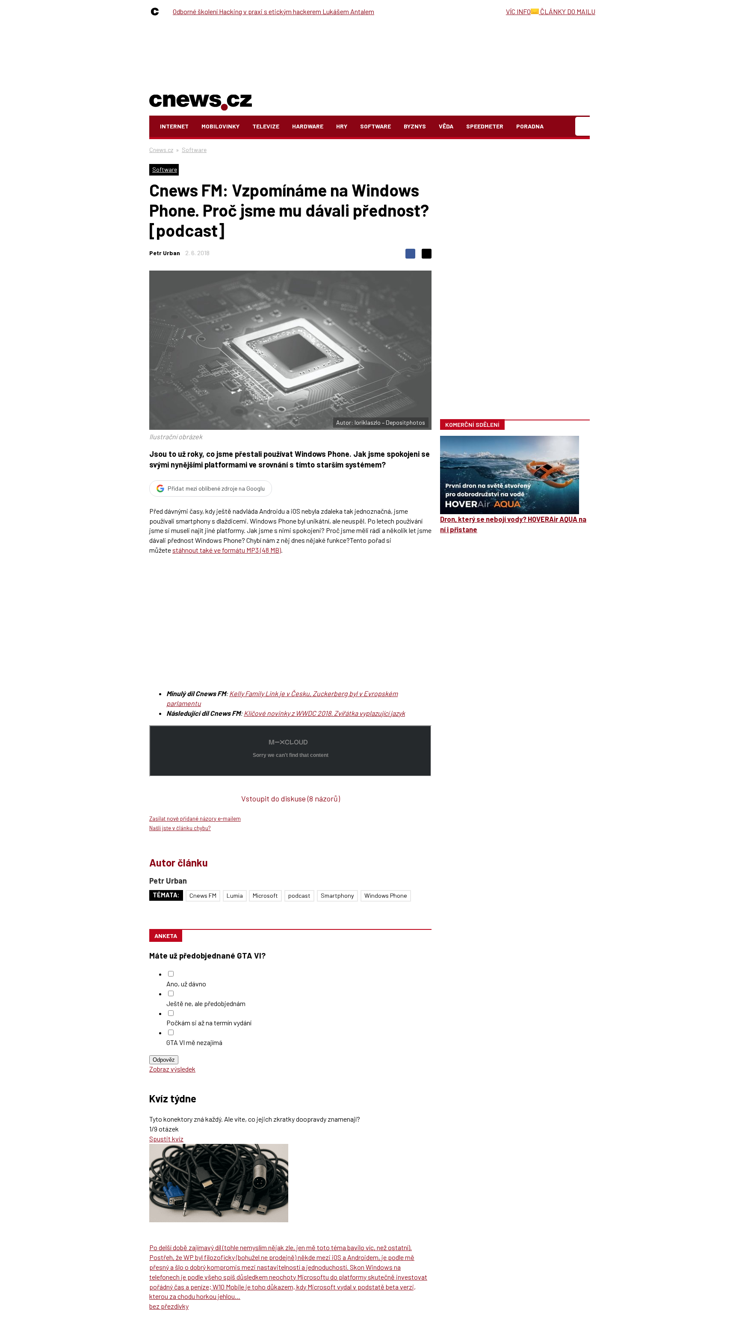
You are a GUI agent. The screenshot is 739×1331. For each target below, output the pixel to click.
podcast (299, 895)
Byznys (415, 126)
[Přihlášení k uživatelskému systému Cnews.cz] (583, 126)
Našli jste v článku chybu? (180, 828)
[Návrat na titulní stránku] (200, 101)
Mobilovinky (220, 126)
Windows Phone (385, 895)
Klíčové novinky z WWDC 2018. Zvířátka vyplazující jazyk (324, 713)
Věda (446, 126)
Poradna (530, 126)
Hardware (307, 126)
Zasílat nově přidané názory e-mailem (195, 818)
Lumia (235, 895)
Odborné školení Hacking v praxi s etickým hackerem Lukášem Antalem (273, 11)
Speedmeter (484, 126)
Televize (265, 126)
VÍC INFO (518, 11)
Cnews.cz (161, 149)
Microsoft (265, 895)
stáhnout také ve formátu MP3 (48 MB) (226, 550)
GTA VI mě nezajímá (194, 1042)
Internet (174, 126)
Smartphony (337, 895)
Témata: (166, 895)
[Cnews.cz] (157, 11)
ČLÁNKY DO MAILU (567, 11)
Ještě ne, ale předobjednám (205, 1003)
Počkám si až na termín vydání (208, 1022)
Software (375, 126)
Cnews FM (202, 895)
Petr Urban (164, 252)
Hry (341, 126)
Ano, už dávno (186, 984)
